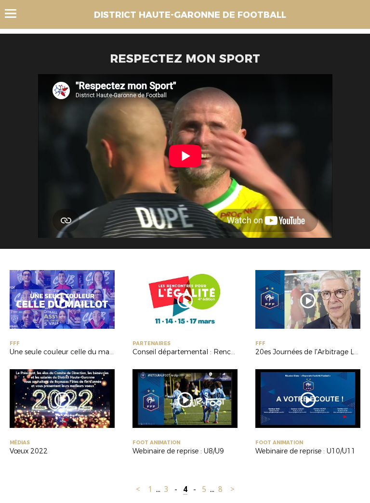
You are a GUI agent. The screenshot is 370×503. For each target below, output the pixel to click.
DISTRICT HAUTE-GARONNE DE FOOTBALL (190, 15)
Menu (15, 13)
